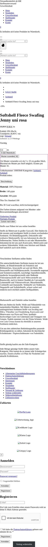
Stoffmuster (10, 18)
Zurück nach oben (8, 222)
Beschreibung (6, 182)
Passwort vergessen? (8, 476)
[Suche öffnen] (1, 39)
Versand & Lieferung (14, 390)
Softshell (9, 97)
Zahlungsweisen (12, 397)
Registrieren (5, 491)
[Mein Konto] (1, 51)
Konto (8, 22)
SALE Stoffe (10, 92)
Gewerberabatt (11, 15)
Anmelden (5, 486)
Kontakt (8, 20)
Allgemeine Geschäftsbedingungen (20, 373)
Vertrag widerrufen (13, 393)
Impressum (10, 381)
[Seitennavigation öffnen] (3, 46)
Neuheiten (9, 13)
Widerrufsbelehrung (13, 395)
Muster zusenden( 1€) (9, 156)
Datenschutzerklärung (14, 376)
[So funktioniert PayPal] (24, 412)
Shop (7, 10)
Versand (8, 136)
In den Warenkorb (8, 153)
